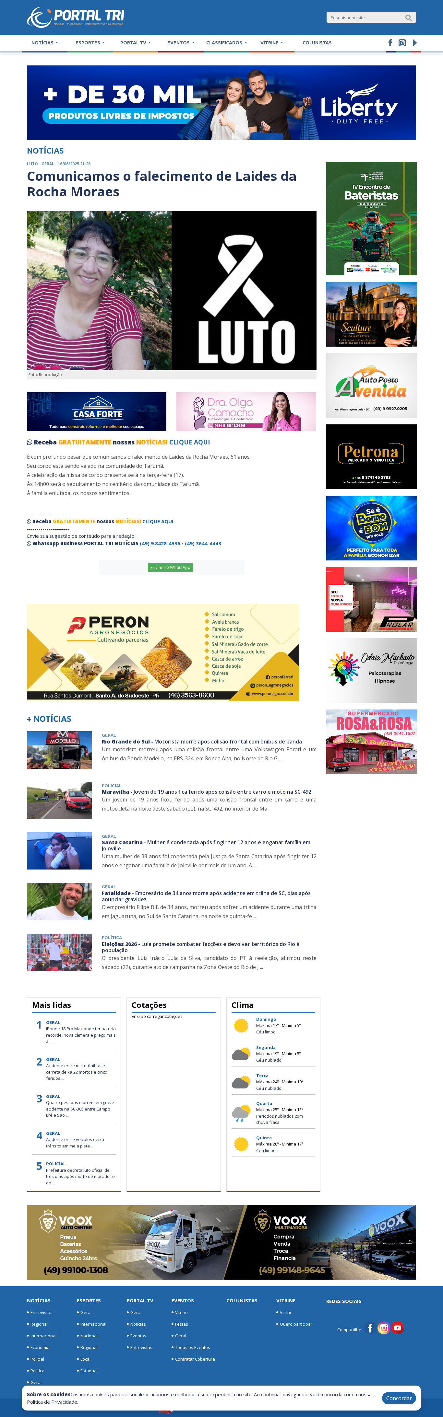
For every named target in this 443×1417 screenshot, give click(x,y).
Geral (36, 1382)
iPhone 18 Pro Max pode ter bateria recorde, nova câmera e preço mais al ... (81, 1035)
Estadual (89, 1371)
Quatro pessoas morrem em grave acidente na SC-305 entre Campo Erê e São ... (80, 1109)
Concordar (399, 1398)
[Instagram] (383, 1327)
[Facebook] (370, 1327)
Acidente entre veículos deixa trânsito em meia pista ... (75, 1142)
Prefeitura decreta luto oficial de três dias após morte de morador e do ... (80, 1176)
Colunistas (317, 42)
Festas (181, 1324)
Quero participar (296, 1324)
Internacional (43, 1336)
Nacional (89, 1336)
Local (85, 1359)
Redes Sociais (344, 1301)
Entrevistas (41, 1312)
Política (37, 1371)
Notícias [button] (42, 42)
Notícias (39, 1300)
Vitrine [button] (270, 42)
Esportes (89, 1300)
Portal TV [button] (133, 42)
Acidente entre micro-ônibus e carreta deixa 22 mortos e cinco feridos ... (76, 1072)
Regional (39, 1324)
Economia (40, 1347)
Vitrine (181, 1312)
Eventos (138, 1336)
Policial (37, 1359)
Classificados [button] (224, 42)
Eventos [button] (179, 42)
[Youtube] (397, 1327)
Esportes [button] (88, 42)
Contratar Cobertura (195, 1359)
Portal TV (140, 1300)
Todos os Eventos (192, 1347)
